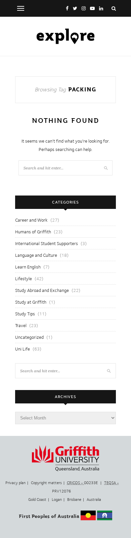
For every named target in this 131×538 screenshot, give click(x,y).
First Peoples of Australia (49, 516)
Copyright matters (46, 482)
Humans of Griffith (33, 231)
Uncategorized (29, 337)
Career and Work (31, 220)
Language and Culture (36, 255)
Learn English (28, 267)
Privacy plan (15, 482)
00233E (83, 482)
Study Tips (25, 313)
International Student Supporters (46, 243)
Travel (21, 325)
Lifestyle (23, 278)
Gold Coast (37, 499)
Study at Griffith (30, 302)
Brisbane (74, 499)
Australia (94, 499)
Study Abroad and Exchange (42, 290)
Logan (57, 499)
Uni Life (22, 349)
